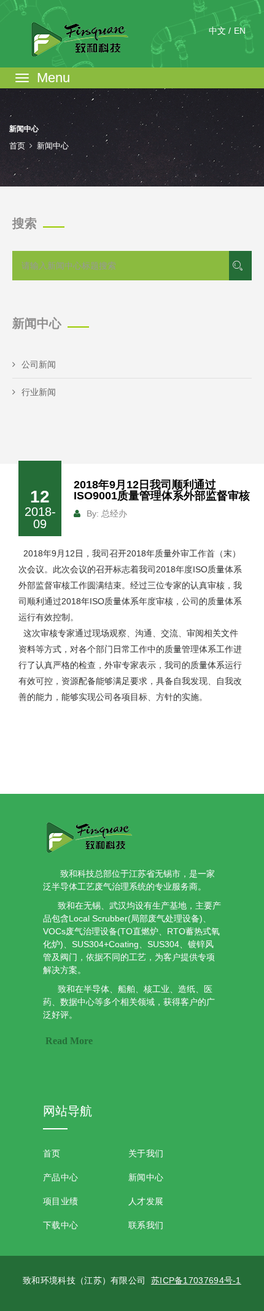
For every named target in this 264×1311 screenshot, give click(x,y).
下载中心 (60, 1225)
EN (240, 31)
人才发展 (145, 1201)
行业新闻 (38, 392)
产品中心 (60, 1177)
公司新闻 (38, 364)
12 (40, 509)
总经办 (114, 513)
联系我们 (145, 1225)
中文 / (220, 31)
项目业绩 (60, 1201)
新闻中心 (145, 1177)
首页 (17, 145)
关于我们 (145, 1153)
